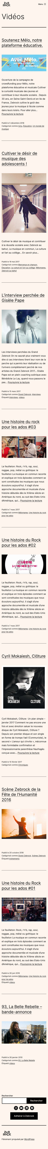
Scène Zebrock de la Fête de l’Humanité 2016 (21, 794)
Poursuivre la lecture (12, 114)
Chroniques (23, 765)
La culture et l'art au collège (23, 268)
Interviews (36, 394)
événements (14, 859)
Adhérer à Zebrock (24, 1116)
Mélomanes (41, 268)
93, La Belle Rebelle (26, 1060)
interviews (13, 397)
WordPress (29, 1139)
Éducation (27, 126)
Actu (20, 126)
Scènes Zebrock (39, 856)
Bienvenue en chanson (27, 265)
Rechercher (7, 1096)
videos (21, 397)
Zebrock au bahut (9, 271)
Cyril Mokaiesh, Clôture (24, 656)
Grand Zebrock (24, 394)
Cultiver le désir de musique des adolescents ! (19, 158)
